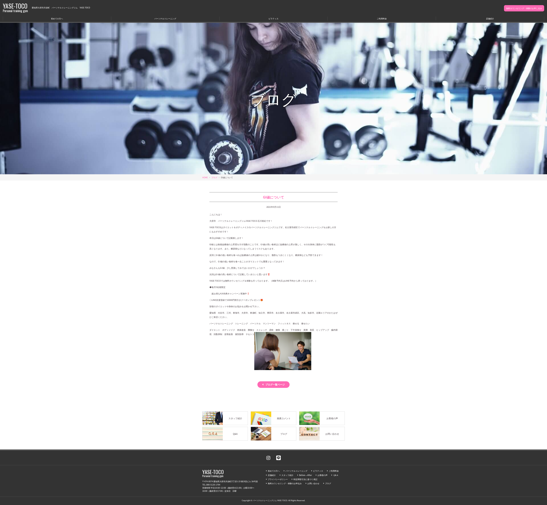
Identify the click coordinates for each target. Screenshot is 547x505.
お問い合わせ (313, 483)
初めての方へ (57, 18)
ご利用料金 (382, 18)
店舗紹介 (490, 18)
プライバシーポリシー (278, 479)
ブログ (214, 177)
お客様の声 (322, 475)
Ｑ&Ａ (335, 475)
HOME (205, 177)
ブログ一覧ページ (275, 384)
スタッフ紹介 (287, 475)
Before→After (305, 475)
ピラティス (273, 18)
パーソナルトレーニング (165, 18)
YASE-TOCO (15, 7)
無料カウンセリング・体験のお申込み (285, 483)
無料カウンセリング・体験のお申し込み (524, 8)
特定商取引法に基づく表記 (305, 479)
